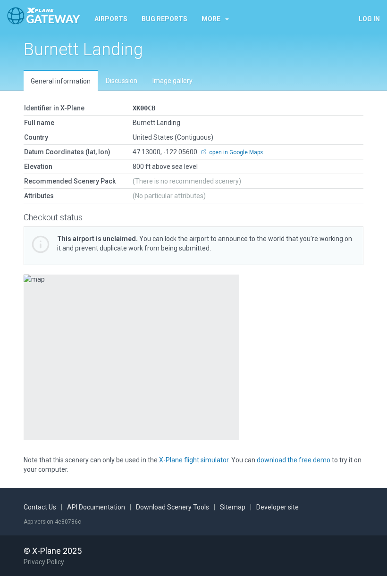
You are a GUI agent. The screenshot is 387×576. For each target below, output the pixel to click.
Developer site (277, 507)
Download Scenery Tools (172, 507)
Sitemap (232, 507)
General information (61, 81)
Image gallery (172, 80)
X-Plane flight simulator (193, 460)
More (211, 19)
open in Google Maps (235, 152)
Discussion (121, 80)
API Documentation (96, 507)
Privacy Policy (44, 562)
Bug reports (164, 19)
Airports (110, 19)
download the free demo (293, 460)
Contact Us (40, 507)
